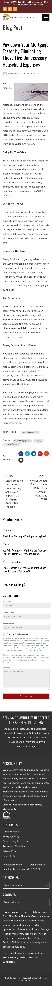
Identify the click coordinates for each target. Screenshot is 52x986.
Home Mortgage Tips (30, 432)
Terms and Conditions (15, 846)
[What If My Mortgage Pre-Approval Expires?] (7, 530)
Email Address (9, 612)
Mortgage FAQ (11, 836)
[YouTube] (10, 9)
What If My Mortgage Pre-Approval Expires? (24, 536)
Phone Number (8, 623)
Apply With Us (11, 831)
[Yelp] (5, 9)
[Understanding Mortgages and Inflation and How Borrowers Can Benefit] (12, 561)
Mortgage (38, 441)
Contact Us (9, 856)
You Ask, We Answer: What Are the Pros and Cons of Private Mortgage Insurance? (25, 552)
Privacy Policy (24, 650)
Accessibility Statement (16, 841)
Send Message (26, 696)
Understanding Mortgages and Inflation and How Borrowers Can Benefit (24, 569)
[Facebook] (15, 9)
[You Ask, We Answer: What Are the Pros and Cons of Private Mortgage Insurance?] (6, 544)
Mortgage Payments (11, 444)
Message (6, 668)
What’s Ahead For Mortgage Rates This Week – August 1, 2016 (38, 488)
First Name (8, 602)
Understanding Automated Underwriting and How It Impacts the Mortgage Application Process (14, 491)
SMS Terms (37, 650)
